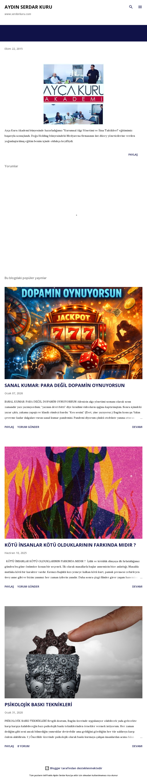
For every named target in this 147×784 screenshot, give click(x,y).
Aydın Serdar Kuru (28, 7)
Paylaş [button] (133, 154)
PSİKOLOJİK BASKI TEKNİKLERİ (38, 704)
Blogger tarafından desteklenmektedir (75, 768)
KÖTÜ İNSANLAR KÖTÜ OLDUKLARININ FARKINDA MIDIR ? (70, 545)
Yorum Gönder (28, 427)
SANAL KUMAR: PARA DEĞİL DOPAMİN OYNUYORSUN (65, 385)
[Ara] (131, 7)
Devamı (137, 427)
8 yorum (23, 746)
